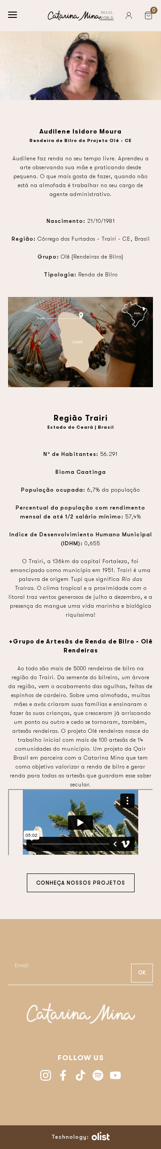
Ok (142, 972)
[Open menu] (12, 15)
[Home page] (74, 15)
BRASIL (107, 13)
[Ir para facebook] (63, 1076)
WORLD (106, 18)
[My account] (128, 15)
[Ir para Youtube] (115, 1076)
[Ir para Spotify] (98, 1076)
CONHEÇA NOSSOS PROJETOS (80, 883)
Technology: (70, 1137)
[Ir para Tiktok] (80, 1076)
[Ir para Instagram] (45, 1076)
